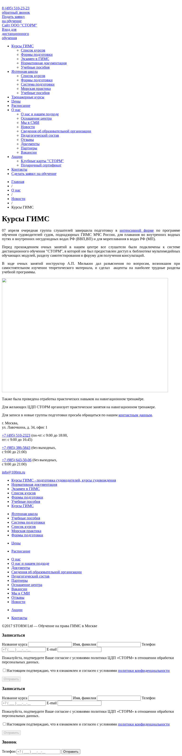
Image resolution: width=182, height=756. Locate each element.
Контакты (19, 169)
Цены (16, 101)
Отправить (11, 679)
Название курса (14, 644)
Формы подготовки (37, 54)
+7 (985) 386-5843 (16, 448)
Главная (17, 182)
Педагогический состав (40, 135)
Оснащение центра (36, 118)
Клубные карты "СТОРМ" (42, 161)
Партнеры (29, 148)
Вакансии (29, 152)
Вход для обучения (15, 33)
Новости (28, 127)
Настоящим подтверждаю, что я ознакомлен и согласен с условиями (88, 671)
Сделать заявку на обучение (33, 174)
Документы (30, 144)
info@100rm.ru (13, 472)
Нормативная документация (44, 63)
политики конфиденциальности (144, 671)
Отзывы (27, 140)
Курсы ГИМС (22, 46)
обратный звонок (16, 12)
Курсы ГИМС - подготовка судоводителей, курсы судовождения (63, 480)
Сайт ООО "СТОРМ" (19, 25)
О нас (16, 110)
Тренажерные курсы (27, 97)
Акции (17, 157)
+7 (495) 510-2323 (16, 435)
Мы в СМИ (30, 123)
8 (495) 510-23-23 (15, 8)
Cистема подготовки (38, 84)
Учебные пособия (35, 67)
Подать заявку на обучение (13, 19)
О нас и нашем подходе (40, 114)
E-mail (52, 649)
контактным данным (135, 415)
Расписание (20, 106)
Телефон (148, 644)
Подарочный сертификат (41, 165)
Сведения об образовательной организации (56, 131)
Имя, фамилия (84, 644)
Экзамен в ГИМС (35, 59)
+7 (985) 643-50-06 (17, 460)
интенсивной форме (137, 230)
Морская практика (36, 89)
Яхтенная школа (24, 72)
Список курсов (33, 50)
